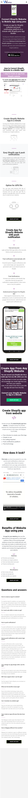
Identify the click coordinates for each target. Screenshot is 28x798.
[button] (14, 219)
